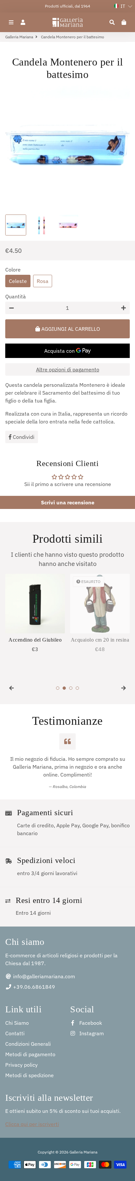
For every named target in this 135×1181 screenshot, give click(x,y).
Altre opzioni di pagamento (67, 369)
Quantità (15, 296)
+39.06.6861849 (33, 987)
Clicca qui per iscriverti (32, 1124)
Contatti (15, 1033)
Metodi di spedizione (29, 1075)
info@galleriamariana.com (43, 976)
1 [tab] (57, 688)
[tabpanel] (35, 613)
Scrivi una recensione (67, 502)
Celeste (18, 281)
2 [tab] (64, 688)
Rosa (42, 281)
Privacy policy (21, 1064)
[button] (123, 6)
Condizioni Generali (28, 1043)
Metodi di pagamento (30, 1054)
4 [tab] (77, 688)
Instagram (91, 1033)
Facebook (90, 1023)
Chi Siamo (17, 1023)
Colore (13, 269)
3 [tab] (70, 688)
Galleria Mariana (19, 36)
